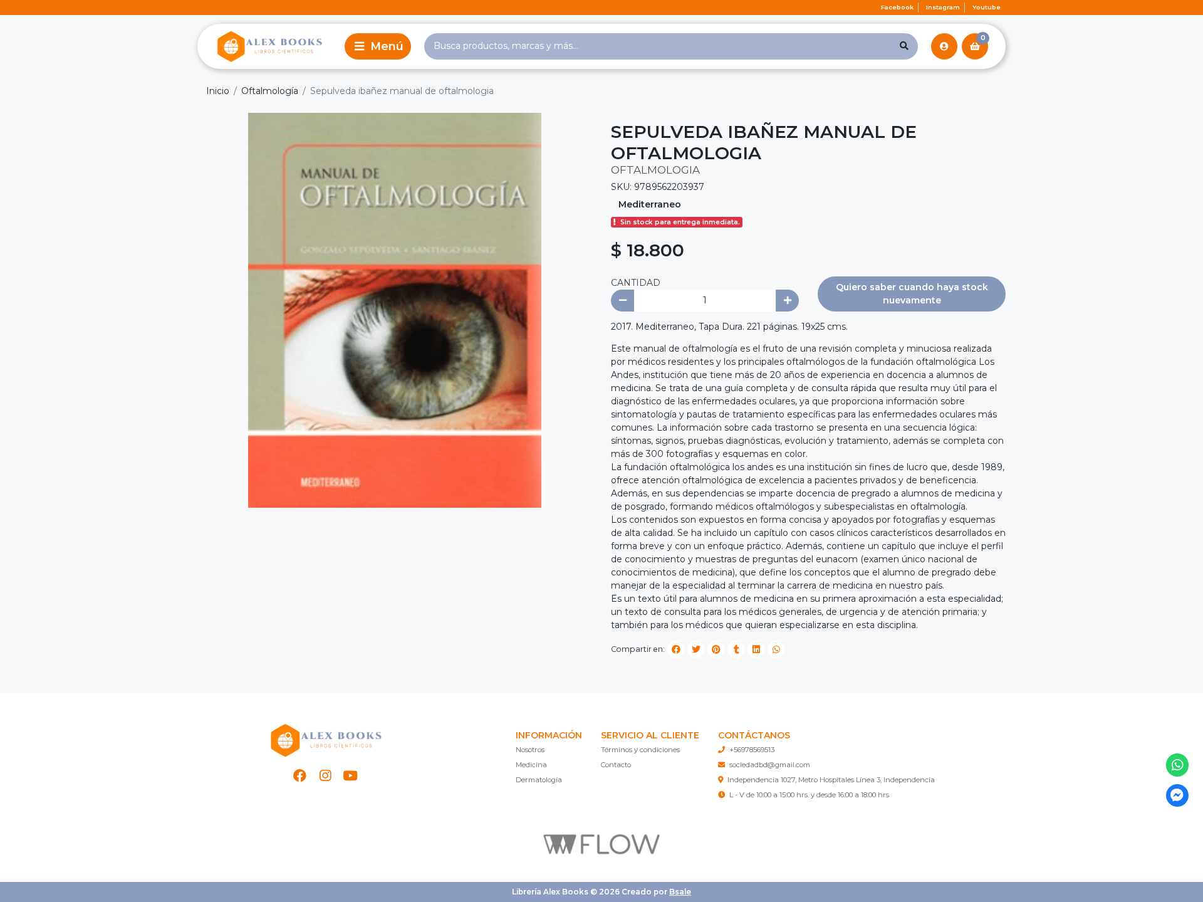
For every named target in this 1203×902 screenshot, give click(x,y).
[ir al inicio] (325, 740)
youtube (986, 7)
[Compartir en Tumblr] (736, 649)
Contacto (616, 764)
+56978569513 (751, 749)
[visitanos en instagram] (325, 775)
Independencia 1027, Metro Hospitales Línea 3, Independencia (831, 779)
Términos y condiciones (640, 749)
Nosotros (530, 749)
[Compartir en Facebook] (676, 649)
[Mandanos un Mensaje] (1177, 795)
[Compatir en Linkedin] (756, 649)
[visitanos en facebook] (299, 775)
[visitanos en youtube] (350, 775)
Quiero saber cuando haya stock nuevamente (912, 293)
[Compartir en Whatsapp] (776, 649)
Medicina (531, 764)
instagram (943, 7)
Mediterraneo (649, 204)
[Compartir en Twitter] (696, 649)
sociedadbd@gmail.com (769, 764)
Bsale (680, 891)
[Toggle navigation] (378, 46)
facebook (897, 7)
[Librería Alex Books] (269, 46)
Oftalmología (269, 91)
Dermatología (539, 779)
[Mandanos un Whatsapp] (1177, 765)
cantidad (635, 282)
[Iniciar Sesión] (944, 46)
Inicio (217, 91)
